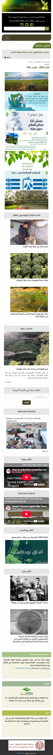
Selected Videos (26, 493)
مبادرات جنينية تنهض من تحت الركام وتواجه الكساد (30, 52)
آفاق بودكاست (26, 530)
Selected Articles (27, 411)
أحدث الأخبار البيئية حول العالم (26, 215)
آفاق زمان (26, 571)
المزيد (8, 382)
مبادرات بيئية (26, 328)
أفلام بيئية (26, 459)
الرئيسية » (45, 61)
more (44, 451)
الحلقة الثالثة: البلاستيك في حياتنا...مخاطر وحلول (29, 537)
